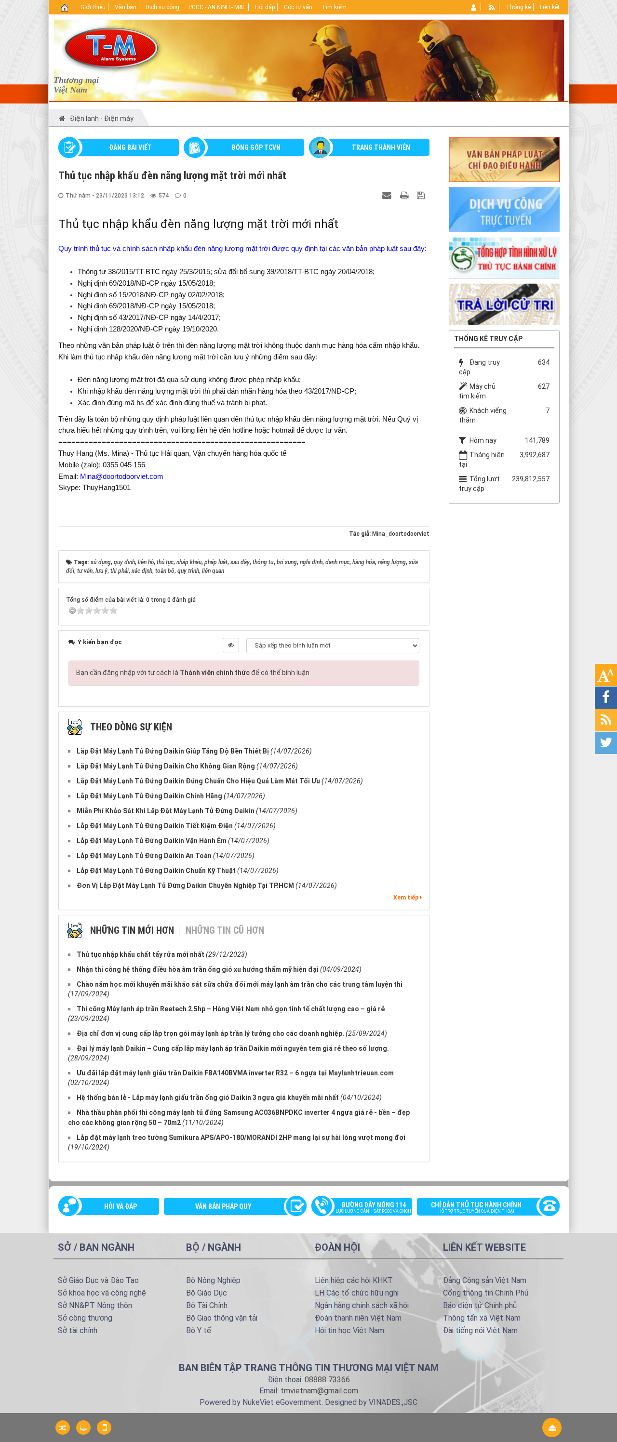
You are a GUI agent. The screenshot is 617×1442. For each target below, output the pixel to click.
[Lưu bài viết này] (422, 195)
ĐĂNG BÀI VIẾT (130, 147)
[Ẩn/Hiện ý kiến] (231, 645)
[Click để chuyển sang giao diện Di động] (104, 1427)
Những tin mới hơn (132, 930)
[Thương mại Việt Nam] (111, 47)
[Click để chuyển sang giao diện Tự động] (62, 1427)
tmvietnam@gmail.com (319, 1390)
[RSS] (491, 7)
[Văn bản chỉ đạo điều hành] (504, 158)
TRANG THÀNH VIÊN (381, 147)
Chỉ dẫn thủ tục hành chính (476, 1207)
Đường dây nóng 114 (373, 1207)
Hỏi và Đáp (120, 1206)
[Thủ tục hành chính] (504, 257)
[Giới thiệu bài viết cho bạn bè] (388, 195)
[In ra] (405, 195)
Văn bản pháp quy (223, 1206)
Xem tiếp (406, 897)
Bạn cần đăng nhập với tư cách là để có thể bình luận (192, 672)
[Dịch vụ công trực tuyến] (504, 209)
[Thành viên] (474, 7)
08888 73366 (327, 1379)
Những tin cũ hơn (225, 930)
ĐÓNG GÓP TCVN (256, 147)
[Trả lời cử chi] (504, 303)
